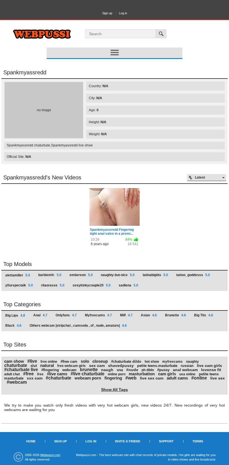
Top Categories (22, 304)
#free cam (69, 361)
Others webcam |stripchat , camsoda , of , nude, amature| (78, 326)
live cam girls (209, 365)
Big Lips (15, 315)
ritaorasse (53, 285)
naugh (107, 369)
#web (131, 378)
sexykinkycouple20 (92, 285)
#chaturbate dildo (126, 361)
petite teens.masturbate (157, 366)
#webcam (17, 382)
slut (33, 366)
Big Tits (203, 315)
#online (199, 378)
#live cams (57, 373)
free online (48, 362)
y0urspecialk (19, 285)
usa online (187, 374)
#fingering (50, 370)
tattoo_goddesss (193, 275)
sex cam (97, 365)
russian (187, 366)
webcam (69, 370)
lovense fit (211, 369)
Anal (40, 315)
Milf (126, 315)
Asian (149, 315)
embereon (81, 275)
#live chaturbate (87, 373)
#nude (132, 369)
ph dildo (148, 370)
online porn (116, 374)
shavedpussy (121, 365)
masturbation (142, 373)
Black (13, 326)
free (40, 374)
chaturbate (15, 365)
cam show (14, 361)
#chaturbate (58, 378)
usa (120, 370)
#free (28, 373)
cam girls (167, 373)
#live (32, 361)
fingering (113, 378)
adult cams (177, 378)
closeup (100, 361)
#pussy (163, 370)
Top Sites (14, 344)
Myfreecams (98, 315)
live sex (217, 378)
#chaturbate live (21, 369)
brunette (89, 369)
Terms (197, 441)
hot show (152, 362)
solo (85, 361)
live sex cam (151, 378)
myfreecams (172, 362)
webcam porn (88, 378)
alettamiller (17, 275)
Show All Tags (114, 389)
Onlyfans (66, 315)
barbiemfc (49, 275)
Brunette (175, 315)
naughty (192, 362)
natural (47, 365)
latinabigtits (155, 275)
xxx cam (34, 378)
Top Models (17, 264)
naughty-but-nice (118, 275)
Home (30, 441)
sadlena (128, 285)
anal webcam (185, 369)
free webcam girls (71, 366)
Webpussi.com (50, 455)
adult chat (12, 374)
